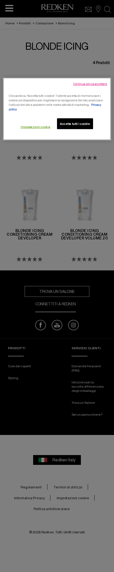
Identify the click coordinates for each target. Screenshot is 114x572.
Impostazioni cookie (36, 126)
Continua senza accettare (90, 84)
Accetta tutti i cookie (75, 123)
